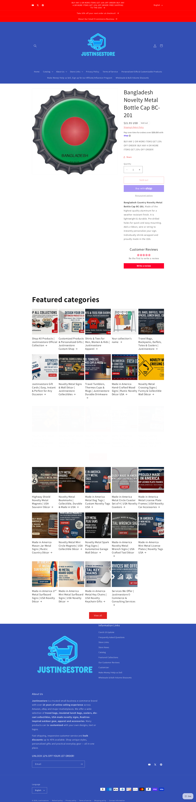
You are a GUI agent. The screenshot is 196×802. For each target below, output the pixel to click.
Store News (104, 647)
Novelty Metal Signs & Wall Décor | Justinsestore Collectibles (70, 389)
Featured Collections (108, 657)
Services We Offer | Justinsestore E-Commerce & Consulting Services (123, 596)
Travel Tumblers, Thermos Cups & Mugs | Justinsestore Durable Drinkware (97, 389)
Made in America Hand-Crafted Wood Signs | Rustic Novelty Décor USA (124, 389)
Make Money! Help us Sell (110, 672)
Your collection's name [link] (122, 340)
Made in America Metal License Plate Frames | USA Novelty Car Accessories (151, 502)
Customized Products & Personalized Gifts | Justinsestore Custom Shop (71, 344)
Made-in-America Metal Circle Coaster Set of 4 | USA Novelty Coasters (124, 502)
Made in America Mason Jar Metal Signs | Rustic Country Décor (42, 547)
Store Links (104, 642)
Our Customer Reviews (109, 662)
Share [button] (129, 157)
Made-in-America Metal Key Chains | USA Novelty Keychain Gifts (96, 596)
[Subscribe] (81, 764)
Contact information (117, 800)
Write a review (144, 266)
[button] (35, 46)
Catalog (102, 652)
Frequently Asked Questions (112, 637)
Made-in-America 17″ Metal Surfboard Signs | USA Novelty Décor (44, 596)
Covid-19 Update (106, 632)
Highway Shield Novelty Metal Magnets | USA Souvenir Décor (41, 502)
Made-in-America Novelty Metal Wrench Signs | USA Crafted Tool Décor (123, 547)
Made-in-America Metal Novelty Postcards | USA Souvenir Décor (122, 441)
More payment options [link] (144, 195)
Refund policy (57, 800)
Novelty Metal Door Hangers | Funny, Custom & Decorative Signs (97, 441)
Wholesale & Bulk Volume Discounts (115, 677)
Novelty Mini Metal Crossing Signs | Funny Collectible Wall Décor (43, 441)
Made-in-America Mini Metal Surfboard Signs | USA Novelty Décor (71, 596)
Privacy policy (71, 800)
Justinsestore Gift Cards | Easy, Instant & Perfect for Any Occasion (44, 389)
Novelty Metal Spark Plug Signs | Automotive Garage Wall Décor (97, 547)
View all (98, 456)
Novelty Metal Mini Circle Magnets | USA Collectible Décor (71, 546)
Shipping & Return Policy (134, 127)
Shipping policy (100, 800)
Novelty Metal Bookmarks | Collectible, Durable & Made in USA (70, 502)
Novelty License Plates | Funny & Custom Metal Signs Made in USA (150, 441)
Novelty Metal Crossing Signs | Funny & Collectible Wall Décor (150, 389)
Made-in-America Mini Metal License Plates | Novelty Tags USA (150, 547)
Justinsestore (43, 800)
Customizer (104, 667)
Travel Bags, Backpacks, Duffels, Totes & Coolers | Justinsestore (150, 344)
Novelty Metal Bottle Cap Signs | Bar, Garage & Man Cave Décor (71, 441)
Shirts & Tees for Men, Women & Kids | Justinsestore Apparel (97, 344)
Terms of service (85, 800)
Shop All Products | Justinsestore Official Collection (44, 342)
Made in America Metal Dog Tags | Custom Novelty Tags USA (97, 502)
